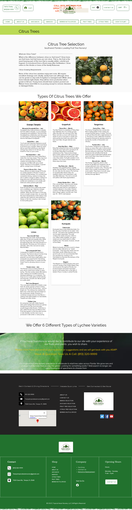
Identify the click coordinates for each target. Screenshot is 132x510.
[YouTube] (111, 416)
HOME (54, 467)
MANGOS (55, 474)
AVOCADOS (55, 472)
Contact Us (82, 469)
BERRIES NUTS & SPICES (59, 481)
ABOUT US (55, 469)
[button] (126, 7)
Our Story (81, 467)
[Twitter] (102, 416)
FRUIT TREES (55, 479)
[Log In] (25, 8)
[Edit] (21, 394)
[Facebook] (98, 7)
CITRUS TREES (56, 477)
